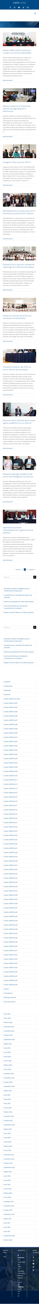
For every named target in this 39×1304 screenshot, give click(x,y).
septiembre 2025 (9, 1039)
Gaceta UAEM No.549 (10, 942)
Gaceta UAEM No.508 (10, 767)
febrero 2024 (8, 1112)
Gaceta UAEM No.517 (17, 88)
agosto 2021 (8, 1219)
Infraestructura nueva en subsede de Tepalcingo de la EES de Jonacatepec (18, 265)
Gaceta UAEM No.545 (10, 925)
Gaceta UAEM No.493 (10, 703)
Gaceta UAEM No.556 (10, 972)
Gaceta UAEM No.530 (10, 861)
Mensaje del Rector (10, 997)
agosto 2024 (8, 1091)
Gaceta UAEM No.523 (10, 831)
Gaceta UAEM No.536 (10, 886)
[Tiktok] (33, 1267)
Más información (7, 80)
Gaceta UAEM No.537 (10, 891)
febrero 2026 (8, 1022)
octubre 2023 (8, 1120)
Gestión (25, 88)
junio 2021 (7, 1227)
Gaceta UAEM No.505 (10, 754)
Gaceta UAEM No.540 (10, 903)
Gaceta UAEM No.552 (10, 955)
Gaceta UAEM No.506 (10, 758)
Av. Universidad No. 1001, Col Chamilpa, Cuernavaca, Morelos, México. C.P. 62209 (22, 1271)
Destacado (7, 690)
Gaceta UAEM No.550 (10, 946)
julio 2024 (7, 1095)
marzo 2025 (7, 1061)
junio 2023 (7, 1133)
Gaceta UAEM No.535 (10, 882)
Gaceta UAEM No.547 (10, 933)
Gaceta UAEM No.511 (10, 780)
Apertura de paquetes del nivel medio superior (19, 601)
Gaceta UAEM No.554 (10, 963)
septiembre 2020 (9, 1236)
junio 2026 (7, 1018)
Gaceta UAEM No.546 (10, 929)
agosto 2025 (8, 1044)
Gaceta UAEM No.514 (10, 793)
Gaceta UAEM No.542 (10, 912)
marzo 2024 (7, 1108)
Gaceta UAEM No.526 (10, 844)
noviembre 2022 (9, 1159)
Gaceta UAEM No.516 (10, 801)
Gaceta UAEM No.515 (10, 797)
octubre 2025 (8, 1035)
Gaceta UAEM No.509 (10, 771)
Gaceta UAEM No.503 (10, 746)
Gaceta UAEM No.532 (10, 869)
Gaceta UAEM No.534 (10, 878)
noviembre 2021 (9, 1206)
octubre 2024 (8, 1082)
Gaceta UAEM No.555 (10, 967)
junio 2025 (7, 1052)
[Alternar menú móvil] (35, 13)
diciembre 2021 (9, 1201)
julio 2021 (7, 1223)
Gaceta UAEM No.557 (10, 976)
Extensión (7, 694)
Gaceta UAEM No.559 (10, 985)
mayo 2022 (7, 1180)
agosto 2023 (8, 1129)
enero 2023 (7, 1150)
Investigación (8, 993)
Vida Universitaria (9, 1002)
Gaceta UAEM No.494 (10, 707)
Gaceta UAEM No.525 (10, 840)
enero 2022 (7, 1197)
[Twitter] (33, 1260)
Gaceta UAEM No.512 (10, 784)
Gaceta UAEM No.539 (10, 899)
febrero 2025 (8, 1065)
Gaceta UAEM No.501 (10, 737)
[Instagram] (33, 1270)
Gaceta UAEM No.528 (10, 852)
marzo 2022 (7, 1189)
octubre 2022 (8, 1163)
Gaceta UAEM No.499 (10, 729)
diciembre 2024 (9, 1073)
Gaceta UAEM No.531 (10, 865)
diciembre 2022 (9, 1155)
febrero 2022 (8, 1193)
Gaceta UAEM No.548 (10, 938)
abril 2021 (7, 1231)
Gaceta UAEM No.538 (10, 895)
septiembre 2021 (9, 1214)
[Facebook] (33, 1257)
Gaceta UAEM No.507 (10, 763)
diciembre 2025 (9, 1027)
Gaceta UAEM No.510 (10, 776)
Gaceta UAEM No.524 (10, 835)
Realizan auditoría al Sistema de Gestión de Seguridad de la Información (16, 109)
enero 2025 (7, 1069)
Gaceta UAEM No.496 (10, 716)
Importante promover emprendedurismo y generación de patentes (18, 530)
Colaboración (8, 686)
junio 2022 (7, 1176)
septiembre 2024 (9, 1086)
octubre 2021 (8, 1210)
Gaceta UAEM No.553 (10, 959)
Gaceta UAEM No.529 (10, 857)
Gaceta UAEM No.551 (10, 950)
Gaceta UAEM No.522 (10, 827)
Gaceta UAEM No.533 (10, 874)
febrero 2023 (8, 1146)
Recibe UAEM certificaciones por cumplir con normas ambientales (17, 51)
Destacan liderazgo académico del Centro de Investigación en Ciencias (18, 475)
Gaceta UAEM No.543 (10, 916)
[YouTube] (33, 1263)
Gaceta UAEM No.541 (10, 908)
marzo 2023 (7, 1142)
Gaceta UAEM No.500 (10, 733)
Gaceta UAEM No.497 (10, 720)
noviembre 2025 (9, 1031)
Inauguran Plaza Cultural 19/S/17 (17, 162)
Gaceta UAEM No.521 (10, 822)
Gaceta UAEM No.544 (10, 921)
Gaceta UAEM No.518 (10, 810)
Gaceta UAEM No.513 (10, 788)
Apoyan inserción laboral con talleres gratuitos (19, 612)
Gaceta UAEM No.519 (10, 814)
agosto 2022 (8, 1172)
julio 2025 (7, 1048)
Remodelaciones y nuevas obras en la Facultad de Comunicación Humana (19, 212)
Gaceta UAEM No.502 (10, 741)
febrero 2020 (8, 1240)
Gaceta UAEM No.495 (10, 712)
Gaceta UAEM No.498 (10, 724)
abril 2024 (7, 1103)
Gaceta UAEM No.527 (10, 848)
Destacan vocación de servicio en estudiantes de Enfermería (17, 317)
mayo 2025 (7, 1056)
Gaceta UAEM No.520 (10, 818)
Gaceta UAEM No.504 (10, 750)
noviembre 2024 (9, 1078)
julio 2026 (7, 1014)
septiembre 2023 (9, 1125)
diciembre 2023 (9, 1116)
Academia (7, 682)
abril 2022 (7, 1184)
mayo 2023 (7, 1137)
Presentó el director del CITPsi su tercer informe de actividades (17, 368)
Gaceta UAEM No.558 (10, 980)
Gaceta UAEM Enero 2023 (12, 699)
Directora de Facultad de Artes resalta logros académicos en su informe (19, 421)
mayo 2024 (7, 1099)
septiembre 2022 (9, 1167)
